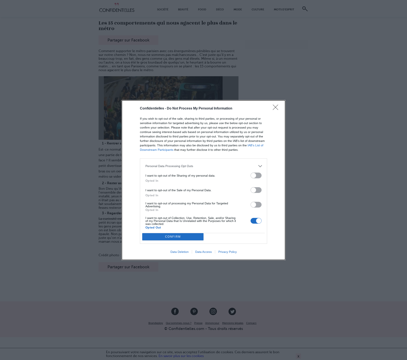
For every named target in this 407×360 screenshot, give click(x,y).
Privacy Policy (227, 251)
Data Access (203, 251)
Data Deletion (179, 251)
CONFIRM (173, 236)
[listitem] (203, 166)
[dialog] (203, 180)
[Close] (277, 109)
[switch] (256, 175)
